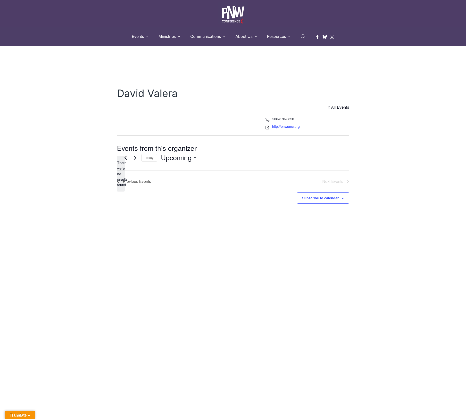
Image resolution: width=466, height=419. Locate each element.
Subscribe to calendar (320, 197)
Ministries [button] (167, 36)
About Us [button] (243, 36)
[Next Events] (135, 158)
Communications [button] (205, 36)
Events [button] (138, 36)
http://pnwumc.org (286, 126)
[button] (302, 36)
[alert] (121, 173)
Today (149, 157)
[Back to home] (233, 13)
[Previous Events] (125, 158)
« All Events (338, 107)
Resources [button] (276, 36)
